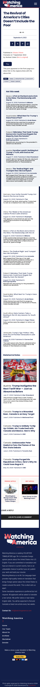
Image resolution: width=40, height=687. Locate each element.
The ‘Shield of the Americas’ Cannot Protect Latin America (17, 213)
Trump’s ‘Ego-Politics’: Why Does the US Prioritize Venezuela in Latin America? (19, 335)
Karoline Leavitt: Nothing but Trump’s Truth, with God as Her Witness (22, 152)
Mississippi (29, 78)
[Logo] (17, 3)
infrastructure (20, 78)
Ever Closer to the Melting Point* (30, 497)
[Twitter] (17, 44)
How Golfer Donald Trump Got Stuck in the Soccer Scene (19, 195)
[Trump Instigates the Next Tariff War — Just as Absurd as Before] (20, 370)
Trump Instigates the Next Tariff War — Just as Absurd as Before (19, 388)
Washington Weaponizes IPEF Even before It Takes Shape (10, 498)
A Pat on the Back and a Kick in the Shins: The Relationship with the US (21, 98)
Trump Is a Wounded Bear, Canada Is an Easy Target (18, 412)
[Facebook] (12, 44)
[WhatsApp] (27, 44)
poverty (6, 81)
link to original (22, 57)
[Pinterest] (22, 44)
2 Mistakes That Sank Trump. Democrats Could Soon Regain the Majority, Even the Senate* (22, 134)
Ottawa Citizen (18, 52)
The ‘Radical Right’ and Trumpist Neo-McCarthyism (19, 170)
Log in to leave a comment (20, 517)
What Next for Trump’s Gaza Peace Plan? (22, 117)
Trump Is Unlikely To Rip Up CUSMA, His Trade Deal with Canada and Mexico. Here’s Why (19, 428)
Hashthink (32, 685)
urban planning (15, 81)
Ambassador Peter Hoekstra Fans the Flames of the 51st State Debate (19, 445)
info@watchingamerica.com (21, 611)
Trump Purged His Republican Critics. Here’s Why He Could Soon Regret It (20, 462)
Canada (11, 78)
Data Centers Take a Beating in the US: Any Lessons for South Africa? (19, 315)
